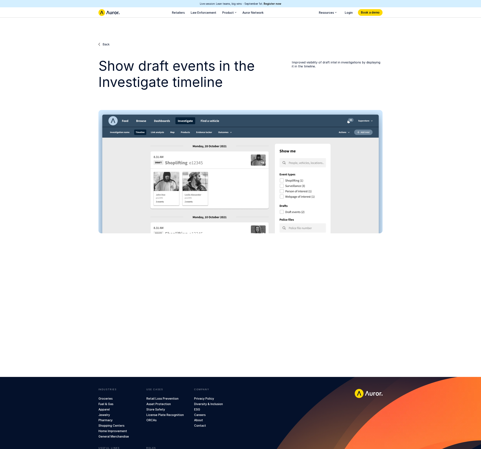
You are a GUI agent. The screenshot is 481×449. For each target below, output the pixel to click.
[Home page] (108, 12)
